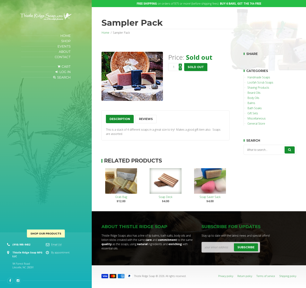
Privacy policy (225, 276)
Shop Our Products (45, 233)
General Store (256, 123)
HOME (65, 36)
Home (105, 33)
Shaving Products (258, 88)
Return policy (244, 276)
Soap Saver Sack (210, 197)
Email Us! (56, 244)
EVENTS (64, 46)
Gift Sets (252, 113)
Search (64, 77)
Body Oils (253, 98)
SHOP (66, 41)
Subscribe (245, 247)
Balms (251, 103)
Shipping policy (287, 276)
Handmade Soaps (258, 77)
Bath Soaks (254, 108)
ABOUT (65, 52)
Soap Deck (165, 197)
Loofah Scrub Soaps (260, 82)
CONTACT (63, 57)
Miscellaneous (256, 118)
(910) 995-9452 (21, 244)
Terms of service (265, 276)
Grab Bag (121, 197)
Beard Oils (253, 93)
